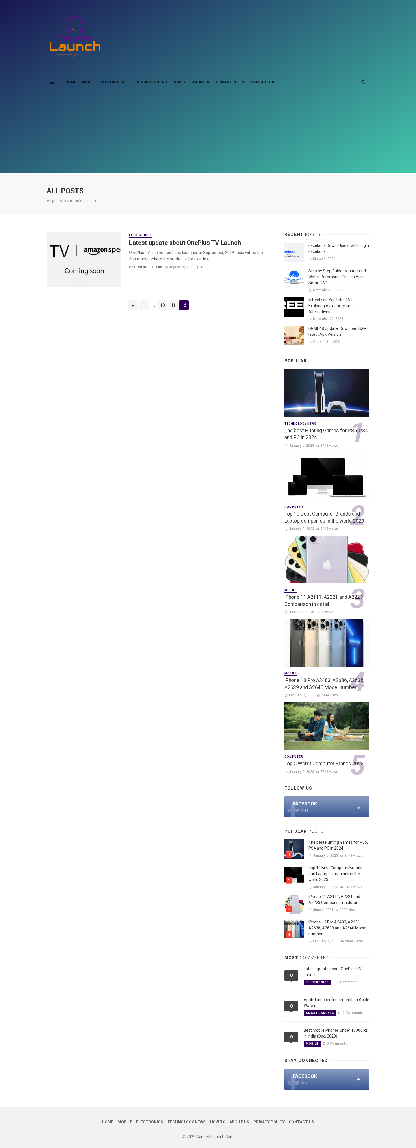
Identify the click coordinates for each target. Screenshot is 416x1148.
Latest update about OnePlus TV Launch (185, 242)
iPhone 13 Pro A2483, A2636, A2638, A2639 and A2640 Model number (324, 683)
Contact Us (262, 82)
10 (162, 305)
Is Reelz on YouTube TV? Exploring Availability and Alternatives (330, 306)
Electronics (113, 82)
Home (70, 82)
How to (179, 82)
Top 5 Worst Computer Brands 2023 (324, 763)
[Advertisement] (208, 133)
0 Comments (347, 982)
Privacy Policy (230, 82)
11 (173, 305)
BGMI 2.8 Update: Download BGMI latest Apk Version (338, 331)
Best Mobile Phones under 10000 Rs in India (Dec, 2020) (336, 1033)
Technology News (149, 82)
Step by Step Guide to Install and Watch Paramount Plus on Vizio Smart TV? (337, 277)
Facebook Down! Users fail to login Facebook (338, 248)
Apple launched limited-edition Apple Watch (336, 1002)
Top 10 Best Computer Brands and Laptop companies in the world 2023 (324, 517)
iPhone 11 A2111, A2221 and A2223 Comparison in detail (323, 600)
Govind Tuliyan (148, 267)
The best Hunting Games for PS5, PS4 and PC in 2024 (326, 434)
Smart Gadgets (320, 1012)
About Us (201, 82)
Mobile (88, 82)
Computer (293, 506)
